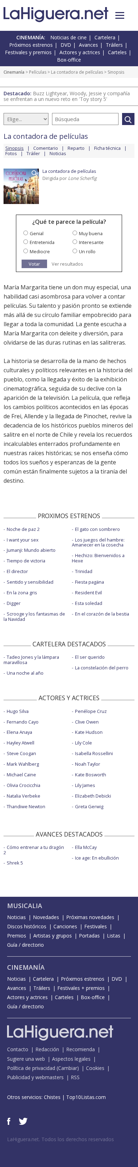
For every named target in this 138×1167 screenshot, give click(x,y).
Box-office (69, 59)
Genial (37, 233)
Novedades (46, 917)
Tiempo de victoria (26, 560)
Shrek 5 (15, 863)
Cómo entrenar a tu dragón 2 (34, 850)
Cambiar (67, 1068)
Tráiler (33, 153)
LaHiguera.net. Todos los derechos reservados (60, 1139)
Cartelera (104, 37)
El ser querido (90, 657)
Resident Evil (88, 592)
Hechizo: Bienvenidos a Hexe (98, 558)
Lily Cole (83, 743)
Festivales (95, 926)
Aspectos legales (71, 1058)
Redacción (47, 1049)
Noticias (58, 153)
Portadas (89, 935)
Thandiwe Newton (26, 806)
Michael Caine (21, 774)
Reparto (76, 148)
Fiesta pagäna (89, 582)
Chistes (52, 1097)
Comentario (45, 148)
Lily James (85, 785)
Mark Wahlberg (23, 764)
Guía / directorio (25, 944)
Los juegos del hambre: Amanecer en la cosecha (98, 542)
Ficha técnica (107, 148)
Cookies (95, 1068)
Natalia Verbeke (23, 796)
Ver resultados (67, 264)
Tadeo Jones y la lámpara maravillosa (31, 659)
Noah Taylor (87, 764)
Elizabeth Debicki (93, 796)
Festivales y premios (28, 52)
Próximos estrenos (31, 44)
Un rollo (87, 251)
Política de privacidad (31, 1068)
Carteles (117, 52)
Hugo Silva (18, 711)
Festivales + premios (81, 988)
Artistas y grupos (52, 935)
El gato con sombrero (97, 529)
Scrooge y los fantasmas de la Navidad (34, 616)
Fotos (11, 153)
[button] (119, 15)
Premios (16, 935)
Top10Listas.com (86, 1097)
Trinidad (83, 571)
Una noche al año (25, 673)
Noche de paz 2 (23, 529)
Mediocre (40, 251)
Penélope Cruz (91, 711)
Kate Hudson (89, 732)
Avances (88, 44)
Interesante (91, 242)
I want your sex (23, 540)
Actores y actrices (79, 52)
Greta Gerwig (89, 806)
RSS (75, 1077)
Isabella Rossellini (94, 753)
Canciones (65, 926)
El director (17, 571)
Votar (34, 264)
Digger (14, 603)
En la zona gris (22, 592)
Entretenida (42, 242)
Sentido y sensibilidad (30, 582)
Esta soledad (88, 603)
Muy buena (91, 233)
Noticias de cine (68, 37)
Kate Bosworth (90, 774)
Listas (113, 935)
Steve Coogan (21, 753)
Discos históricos (26, 926)
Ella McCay (86, 847)
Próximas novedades (90, 917)
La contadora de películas (77, 72)
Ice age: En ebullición (97, 858)
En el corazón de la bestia (102, 614)
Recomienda (80, 1049)
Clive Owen (87, 722)
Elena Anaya (19, 732)
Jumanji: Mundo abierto (31, 550)
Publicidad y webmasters (35, 1077)
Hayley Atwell (20, 743)
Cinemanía (14, 72)
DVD (66, 44)
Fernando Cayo (23, 722)
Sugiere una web (26, 1058)
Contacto (17, 1049)
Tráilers (114, 44)
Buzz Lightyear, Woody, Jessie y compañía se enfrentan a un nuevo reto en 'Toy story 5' (67, 96)
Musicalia (24, 905)
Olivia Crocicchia (23, 785)
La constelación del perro (101, 667)
